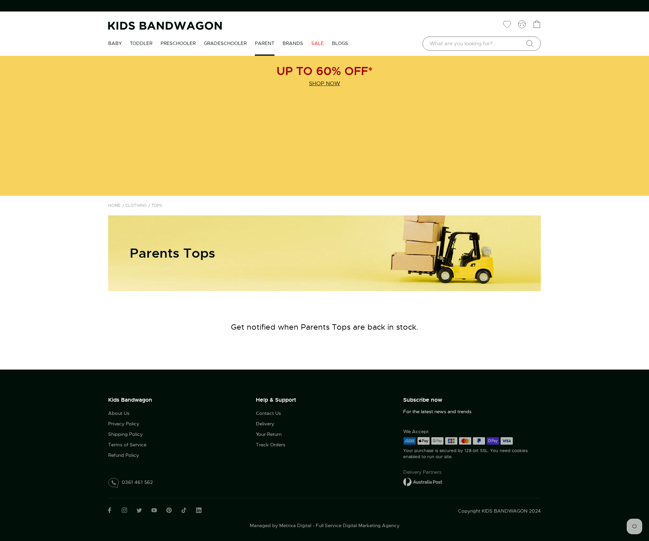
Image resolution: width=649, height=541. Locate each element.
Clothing (136, 205)
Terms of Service (127, 445)
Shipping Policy (125, 434)
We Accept (416, 431)
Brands (293, 43)
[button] (630, 495)
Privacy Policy (123, 424)
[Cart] (537, 24)
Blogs (340, 43)
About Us (118, 413)
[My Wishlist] (507, 24)
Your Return (269, 434)
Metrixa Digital (295, 525)
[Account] (522, 24)
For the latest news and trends (437, 411)
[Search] (530, 44)
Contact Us (268, 413)
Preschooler (178, 43)
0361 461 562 (137, 482)
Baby (115, 43)
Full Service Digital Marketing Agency (358, 525)
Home (114, 205)
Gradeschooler (225, 43)
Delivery (265, 424)
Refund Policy (123, 455)
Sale (317, 43)
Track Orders (270, 445)
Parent (264, 43)
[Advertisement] (324, 143)
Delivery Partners (422, 472)
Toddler (141, 43)
